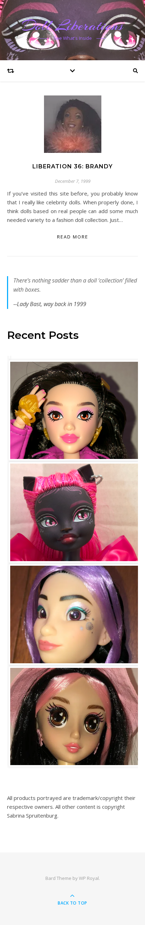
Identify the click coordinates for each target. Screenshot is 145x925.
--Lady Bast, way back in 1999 (49, 304)
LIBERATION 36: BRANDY (72, 166)
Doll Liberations (72, 25)
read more (72, 237)
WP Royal (89, 878)
